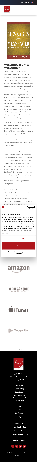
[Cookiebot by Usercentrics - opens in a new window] (26, 207)
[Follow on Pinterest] (24, 446)
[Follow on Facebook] (12, 446)
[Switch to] (32, 2)
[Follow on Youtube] (20, 446)
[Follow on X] (16, 446)
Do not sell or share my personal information (18, 252)
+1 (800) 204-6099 (24, 2)
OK (18, 245)
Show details (26, 239)
